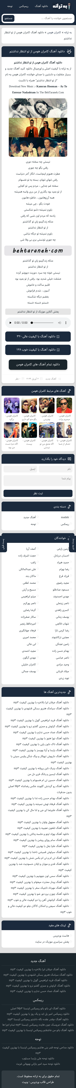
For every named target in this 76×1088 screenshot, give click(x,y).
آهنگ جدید (50, 379)
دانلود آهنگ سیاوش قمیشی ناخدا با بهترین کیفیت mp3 (38, 852)
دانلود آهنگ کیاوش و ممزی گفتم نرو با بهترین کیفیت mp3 (37, 726)
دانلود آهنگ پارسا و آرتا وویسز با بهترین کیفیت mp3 (41, 750)
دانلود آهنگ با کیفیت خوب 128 (36, 349)
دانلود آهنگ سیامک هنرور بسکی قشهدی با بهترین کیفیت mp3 (38, 975)
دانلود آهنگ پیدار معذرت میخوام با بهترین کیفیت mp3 (39, 882)
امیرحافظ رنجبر (28, 624)
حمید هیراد (63, 562)
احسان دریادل (61, 556)
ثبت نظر (38, 493)
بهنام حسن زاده (60, 651)
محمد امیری (29, 637)
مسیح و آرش (29, 590)
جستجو (8, 18)
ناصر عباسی (62, 658)
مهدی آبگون (29, 658)
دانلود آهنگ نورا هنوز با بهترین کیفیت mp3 (45, 738)
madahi (65, 517)
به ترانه (68, 32)
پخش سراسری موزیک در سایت (52, 942)
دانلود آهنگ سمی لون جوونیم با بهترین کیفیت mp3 (40, 876)
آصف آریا (31, 549)
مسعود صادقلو (61, 590)
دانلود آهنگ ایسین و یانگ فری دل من (48, 774)
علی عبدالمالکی (27, 569)
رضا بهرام (64, 569)
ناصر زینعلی (62, 603)
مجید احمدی (29, 651)
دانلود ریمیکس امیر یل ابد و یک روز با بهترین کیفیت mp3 (38, 1014)
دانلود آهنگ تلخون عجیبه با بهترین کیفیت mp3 (43, 828)
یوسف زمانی (62, 617)
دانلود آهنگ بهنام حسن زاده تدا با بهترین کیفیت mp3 (40, 798)
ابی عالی (31, 644)
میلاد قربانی (62, 671)
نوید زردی (64, 678)
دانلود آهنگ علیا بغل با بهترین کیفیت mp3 (45, 846)
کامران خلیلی (28, 664)
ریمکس (65, 524)
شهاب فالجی (62, 624)
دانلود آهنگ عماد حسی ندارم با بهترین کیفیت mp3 (41, 732)
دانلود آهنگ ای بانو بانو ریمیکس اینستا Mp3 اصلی (38, 1008)
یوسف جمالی (29, 671)
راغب (33, 562)
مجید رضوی (62, 583)
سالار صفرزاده (28, 617)
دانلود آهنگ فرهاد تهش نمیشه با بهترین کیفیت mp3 (40, 804)
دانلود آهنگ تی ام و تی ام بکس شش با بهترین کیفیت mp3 (36, 858)
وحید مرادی (63, 664)
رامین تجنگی (62, 644)
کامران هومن (54, 32)
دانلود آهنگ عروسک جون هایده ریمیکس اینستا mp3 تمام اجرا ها (38, 1025)
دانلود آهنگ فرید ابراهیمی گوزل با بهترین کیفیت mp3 (40, 720)
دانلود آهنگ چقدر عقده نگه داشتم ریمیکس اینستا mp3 (38, 1019)
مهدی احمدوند (61, 596)
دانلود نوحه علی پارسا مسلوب (38, 1058)
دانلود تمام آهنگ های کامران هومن (38, 364)
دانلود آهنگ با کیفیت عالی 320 (36, 336)
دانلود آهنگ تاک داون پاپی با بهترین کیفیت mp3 (42, 744)
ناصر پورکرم (29, 603)
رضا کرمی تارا (62, 630)
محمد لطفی (29, 583)
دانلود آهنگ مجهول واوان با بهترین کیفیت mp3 (43, 822)
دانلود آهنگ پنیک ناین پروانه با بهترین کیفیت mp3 (41, 768)
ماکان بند (31, 576)
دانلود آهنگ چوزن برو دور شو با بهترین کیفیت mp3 (41, 894)
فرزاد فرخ (64, 576)
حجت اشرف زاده (27, 556)
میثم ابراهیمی (28, 596)
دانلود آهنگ (41, 6)
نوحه (9, 6)
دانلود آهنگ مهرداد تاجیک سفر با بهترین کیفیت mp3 (40, 888)
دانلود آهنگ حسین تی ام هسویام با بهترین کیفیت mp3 (39, 780)
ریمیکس (23, 6)
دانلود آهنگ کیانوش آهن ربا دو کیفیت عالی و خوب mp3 (38, 900)
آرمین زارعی (63, 549)
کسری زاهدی (62, 610)
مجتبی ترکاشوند (60, 637)
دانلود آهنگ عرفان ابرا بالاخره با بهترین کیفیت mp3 (41, 702)
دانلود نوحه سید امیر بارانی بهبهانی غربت (38, 1064)
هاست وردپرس (61, 936)
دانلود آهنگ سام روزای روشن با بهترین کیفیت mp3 (41, 840)
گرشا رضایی (29, 610)
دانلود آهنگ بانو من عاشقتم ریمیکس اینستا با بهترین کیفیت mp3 (38, 1030)
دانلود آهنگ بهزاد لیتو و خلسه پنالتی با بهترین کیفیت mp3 (37, 834)
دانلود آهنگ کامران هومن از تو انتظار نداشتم (37, 51)
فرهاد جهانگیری (27, 630)
